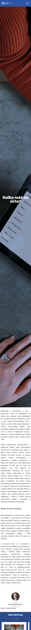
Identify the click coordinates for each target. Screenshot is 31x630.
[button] (28, 3)
